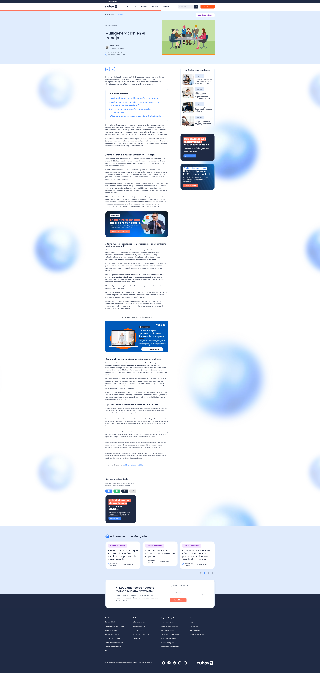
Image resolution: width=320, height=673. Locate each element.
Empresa (144, 7)
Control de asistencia (113, 647)
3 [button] (208, 573)
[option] (123, 557)
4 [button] (212, 573)
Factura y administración (114, 626)
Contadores (131, 7)
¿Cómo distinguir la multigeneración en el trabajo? (135, 98)
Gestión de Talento (205, 15)
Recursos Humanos (112, 634)
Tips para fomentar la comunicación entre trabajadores (137, 116)
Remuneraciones (111, 630)
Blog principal (111, 14)
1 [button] (201, 573)
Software (154, 7)
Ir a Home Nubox (112, 1)
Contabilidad (110, 622)
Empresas (121, 14)
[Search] (196, 7)
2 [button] (205, 573)
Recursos (166, 7)
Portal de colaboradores (114, 643)
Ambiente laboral (111, 25)
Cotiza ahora (207, 7)
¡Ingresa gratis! (115, 518)
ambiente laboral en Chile (133, 465)
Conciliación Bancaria (113, 638)
